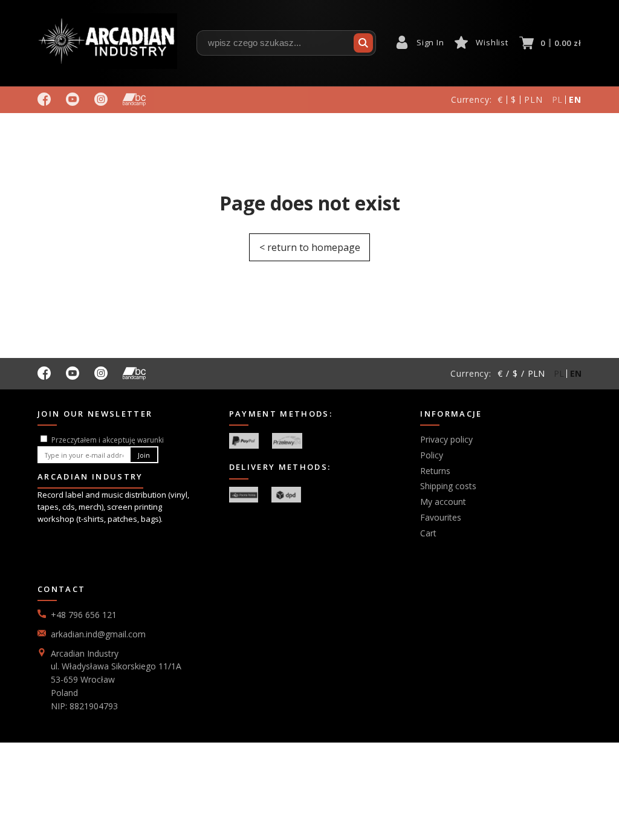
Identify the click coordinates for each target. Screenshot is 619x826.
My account (443, 501)
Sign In (430, 42)
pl (557, 99)
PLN (533, 99)
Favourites (440, 517)
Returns (435, 470)
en (575, 99)
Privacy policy (446, 439)
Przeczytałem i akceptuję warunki (107, 440)
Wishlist (492, 42)
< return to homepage (309, 247)
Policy (431, 455)
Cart (428, 533)
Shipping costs (448, 486)
